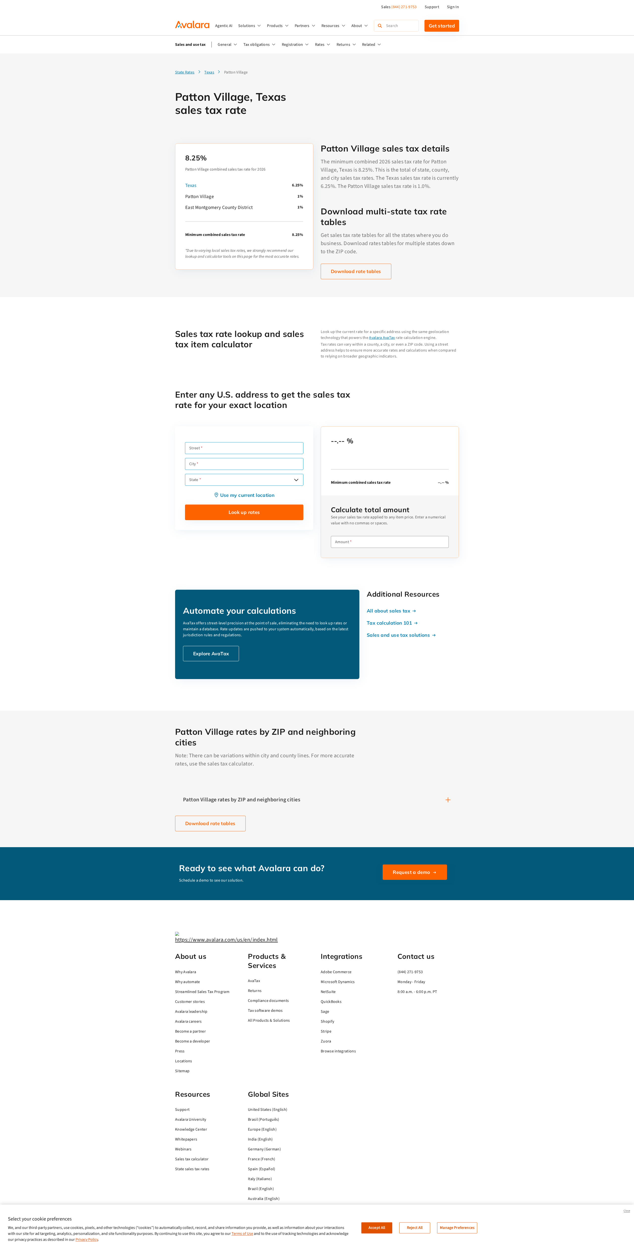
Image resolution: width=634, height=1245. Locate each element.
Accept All (377, 1227)
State (193, 480)
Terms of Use (242, 1233)
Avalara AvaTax (382, 337)
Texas (191, 185)
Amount (342, 542)
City (192, 464)
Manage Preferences (457, 1227)
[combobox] (244, 480)
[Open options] (296, 480)
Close (627, 1211)
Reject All (415, 1227)
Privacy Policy (87, 1239)
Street (194, 448)
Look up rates (244, 512)
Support (432, 7)
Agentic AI (223, 25)
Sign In (453, 7)
